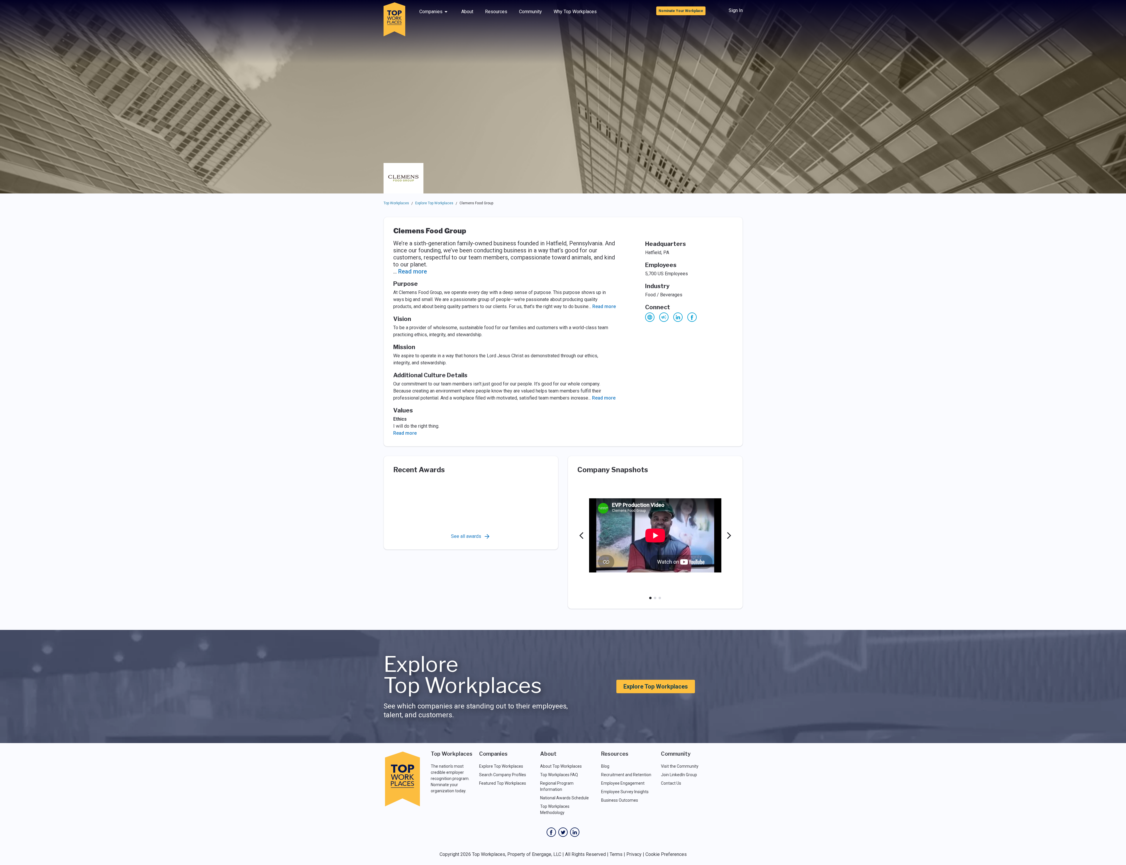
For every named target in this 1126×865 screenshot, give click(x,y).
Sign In (736, 10)
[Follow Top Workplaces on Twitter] (563, 832)
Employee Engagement (623, 783)
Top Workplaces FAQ (559, 774)
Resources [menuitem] (496, 11)
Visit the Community (679, 766)
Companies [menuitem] (430, 11)
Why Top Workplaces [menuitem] (575, 11)
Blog (605, 766)
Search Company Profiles (502, 774)
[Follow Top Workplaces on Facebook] (551, 832)
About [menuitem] (467, 11)
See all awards (466, 536)
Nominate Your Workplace (681, 11)
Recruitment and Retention (626, 774)
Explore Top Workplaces (434, 203)
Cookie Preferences (666, 854)
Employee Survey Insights (625, 791)
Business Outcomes (619, 800)
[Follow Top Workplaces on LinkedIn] (574, 832)
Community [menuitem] (530, 11)
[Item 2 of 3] (655, 598)
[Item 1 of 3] (650, 598)
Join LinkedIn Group (679, 774)
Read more (412, 271)
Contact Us (671, 783)
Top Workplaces (396, 203)
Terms (616, 854)
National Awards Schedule (564, 798)
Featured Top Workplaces (502, 783)
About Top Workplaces (561, 766)
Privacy (634, 854)
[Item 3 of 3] (660, 598)
